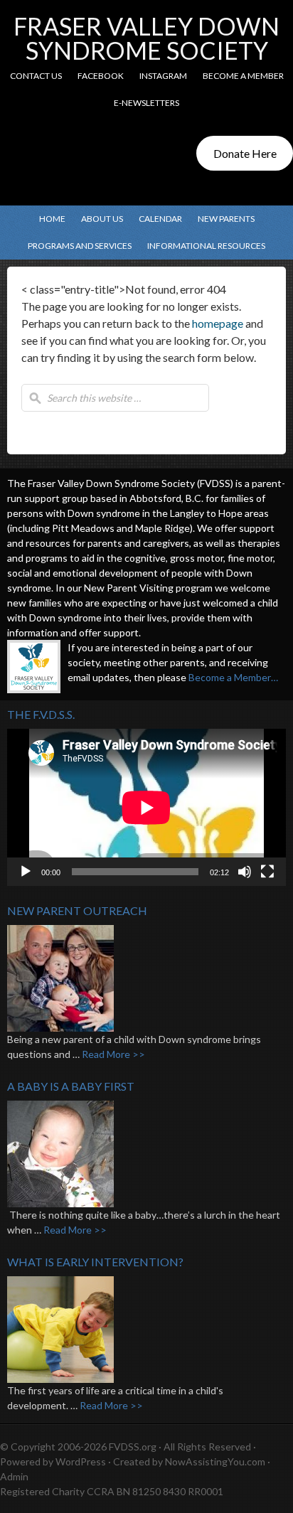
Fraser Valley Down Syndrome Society (146, 38)
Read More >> (113, 1054)
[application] (146, 807)
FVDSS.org (132, 1446)
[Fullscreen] (267, 872)
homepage (217, 323)
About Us (98, 218)
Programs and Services (76, 245)
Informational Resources (202, 245)
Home (52, 218)
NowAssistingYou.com (215, 1461)
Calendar (160, 218)
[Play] (25, 872)
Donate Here (245, 153)
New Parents (223, 218)
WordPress (80, 1461)
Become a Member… (233, 677)
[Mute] (245, 872)
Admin (14, 1476)
